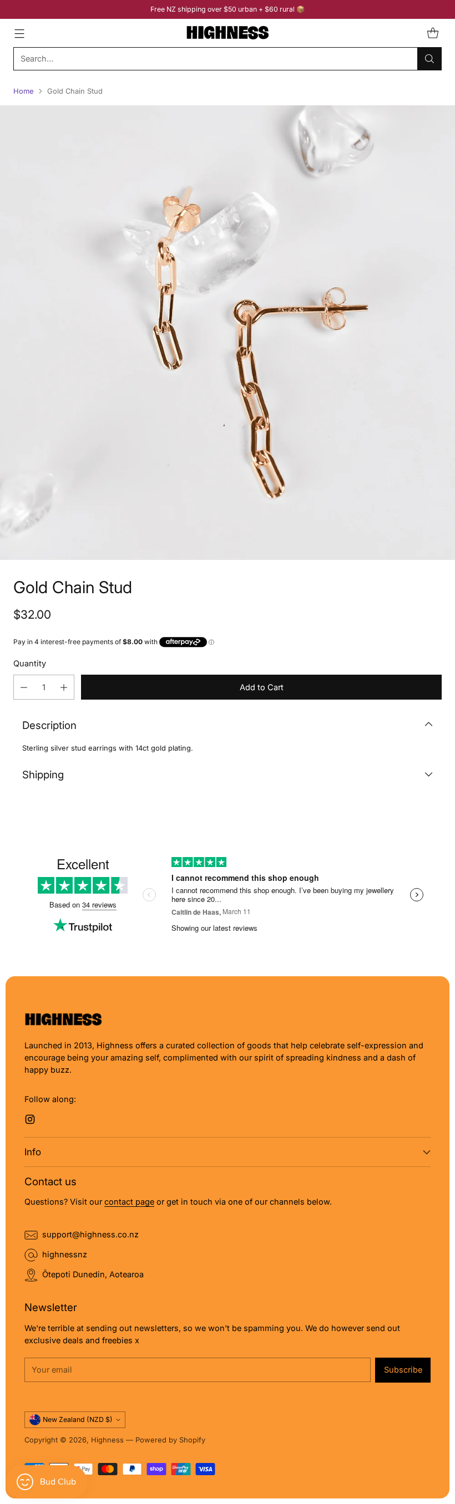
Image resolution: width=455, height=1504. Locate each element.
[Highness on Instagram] (30, 1121)
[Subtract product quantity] (24, 687)
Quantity (29, 664)
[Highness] (227, 33)
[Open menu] (19, 33)
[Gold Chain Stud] (227, 332)
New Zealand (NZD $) (78, 1419)
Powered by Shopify (170, 1440)
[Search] (429, 58)
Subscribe (403, 1370)
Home (23, 91)
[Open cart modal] (432, 33)
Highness (107, 1440)
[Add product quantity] (64, 687)
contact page (129, 1202)
